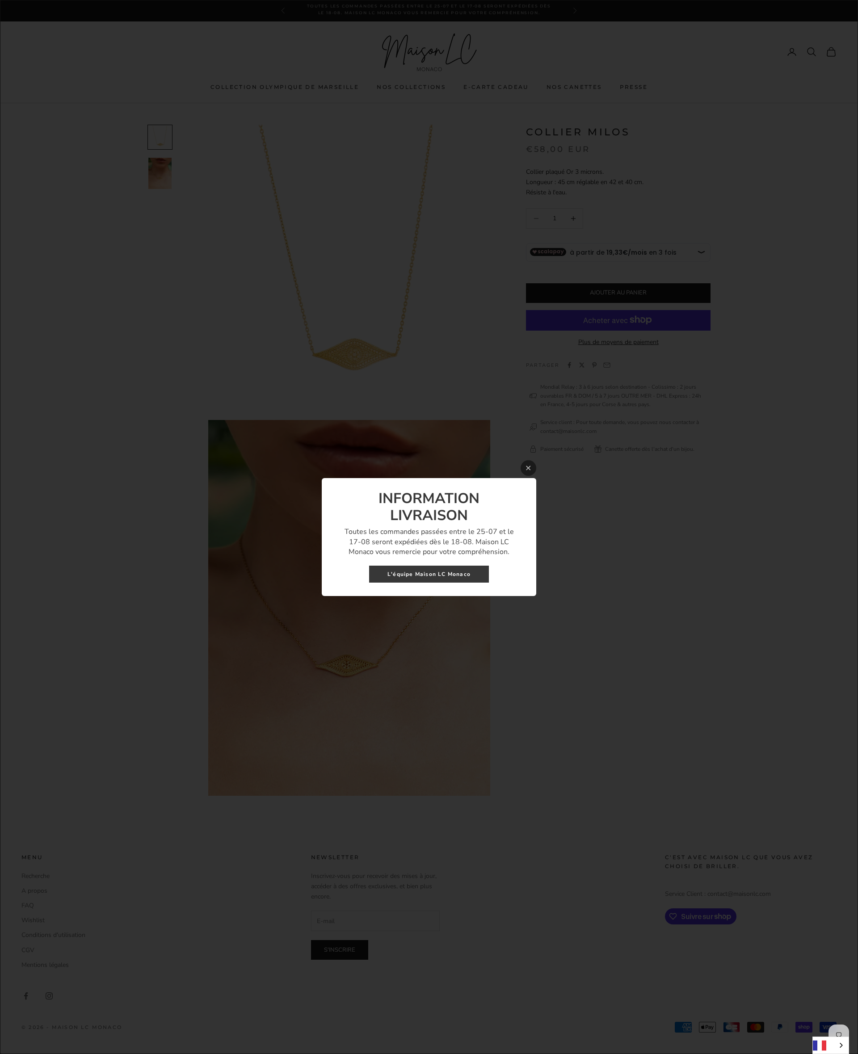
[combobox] (830, 1045)
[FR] (831, 1045)
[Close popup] (528, 468)
